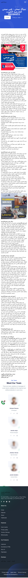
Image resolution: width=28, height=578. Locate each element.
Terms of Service (5, 532)
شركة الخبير (3, 2)
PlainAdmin (4, 552)
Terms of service (22, 572)
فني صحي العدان (4, 377)
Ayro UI (3, 549)
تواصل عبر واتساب (16, 17)
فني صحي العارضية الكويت (7, 375)
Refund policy (4, 535)
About (2, 515)
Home (2, 510)
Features (3, 512)
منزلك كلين (3, 561)
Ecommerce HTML (5, 546)
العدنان (13, 561)
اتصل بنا (7, 17)
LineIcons (3, 544)
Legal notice (13, 572)
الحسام (8, 561)
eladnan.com (21, 574)
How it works (4, 527)
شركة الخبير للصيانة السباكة (5, 493)
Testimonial (4, 517)
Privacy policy (4, 529)
